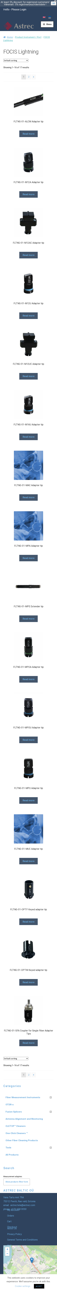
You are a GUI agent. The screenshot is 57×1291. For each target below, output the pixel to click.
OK (53, 3)
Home (10, 37)
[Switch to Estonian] (49, 17)
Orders (10, 1215)
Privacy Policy (14, 1234)
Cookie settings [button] (22, 1286)
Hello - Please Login (14, 9)
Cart (9, 1221)
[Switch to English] (44, 17)
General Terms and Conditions (22, 1239)
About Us (12, 1228)
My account (13, 1210)
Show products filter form (16, 1182)
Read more (28, 133)
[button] (32, 1260)
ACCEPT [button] (39, 1286)
